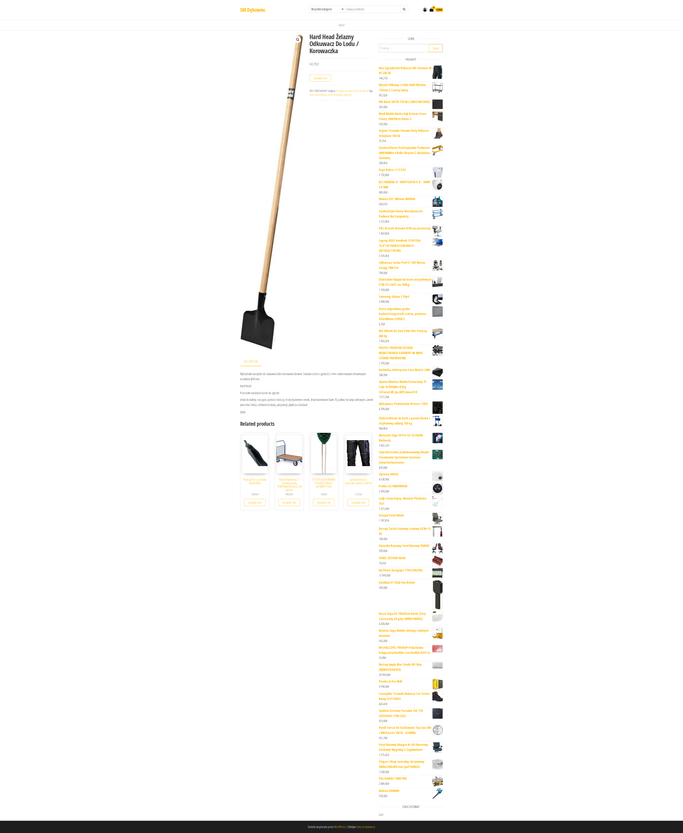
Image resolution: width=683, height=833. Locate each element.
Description (251, 361)
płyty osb (348, 94)
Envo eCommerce (366, 827)
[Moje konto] (425, 9)
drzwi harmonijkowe (318, 94)
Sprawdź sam (320, 78)
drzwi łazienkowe (335, 94)
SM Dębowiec (252, 9)
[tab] (253, 361)
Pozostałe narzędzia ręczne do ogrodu (352, 90)
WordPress (340, 827)
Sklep (341, 25)
